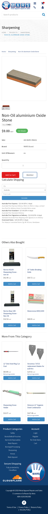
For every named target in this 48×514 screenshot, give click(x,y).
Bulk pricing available (9, 374)
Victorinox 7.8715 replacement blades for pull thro (35, 366)
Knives (12, 454)
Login (35, 433)
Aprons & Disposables (12, 440)
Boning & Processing (12, 447)
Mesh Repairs (12, 443)
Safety (12, 433)
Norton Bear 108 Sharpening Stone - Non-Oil (10, 313)
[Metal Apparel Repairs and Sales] (16, 5)
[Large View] (6, 107)
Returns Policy (36, 507)
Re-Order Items (35, 440)
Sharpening (13, 450)
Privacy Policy (23, 507)
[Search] (43, 14)
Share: (4, 125)
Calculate (24, 198)
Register (35, 436)
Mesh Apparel (12, 457)
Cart (35, 443)
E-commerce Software (21, 493)
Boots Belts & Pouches (13, 436)
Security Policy (25, 510)
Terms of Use (11, 507)
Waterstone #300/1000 (35, 311)
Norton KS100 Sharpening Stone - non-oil (10, 272)
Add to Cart (10, 175)
